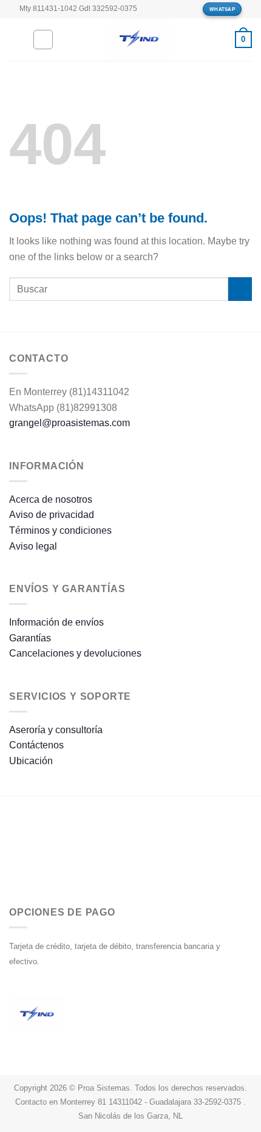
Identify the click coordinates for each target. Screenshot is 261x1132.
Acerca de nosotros (50, 499)
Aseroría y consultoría (56, 730)
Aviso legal (33, 546)
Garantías (30, 638)
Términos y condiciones (60, 530)
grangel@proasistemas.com (69, 423)
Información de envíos (56, 622)
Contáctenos (36, 745)
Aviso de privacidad (51, 514)
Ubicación (31, 761)
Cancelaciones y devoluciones (75, 653)
